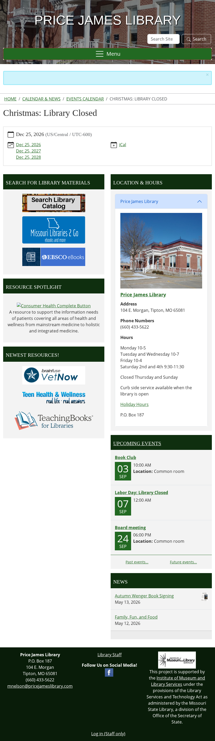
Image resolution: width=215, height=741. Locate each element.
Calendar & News (41, 99)
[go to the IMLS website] (177, 660)
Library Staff (110, 655)
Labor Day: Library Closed (141, 492)
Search (199, 39)
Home (10, 99)
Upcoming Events (137, 443)
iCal (122, 145)
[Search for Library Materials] (53, 202)
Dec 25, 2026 (28, 145)
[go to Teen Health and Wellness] (53, 397)
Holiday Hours (134, 404)
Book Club (125, 457)
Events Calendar (85, 99)
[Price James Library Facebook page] (109, 672)
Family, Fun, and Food (136, 617)
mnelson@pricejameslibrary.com (40, 686)
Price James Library (139, 201)
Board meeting (130, 527)
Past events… (137, 561)
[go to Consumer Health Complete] (54, 305)
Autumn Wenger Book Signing (144, 596)
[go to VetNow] (53, 375)
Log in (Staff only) (108, 734)
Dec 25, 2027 (28, 151)
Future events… (183, 561)
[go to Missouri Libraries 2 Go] (53, 229)
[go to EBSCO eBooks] (53, 256)
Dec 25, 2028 (28, 157)
